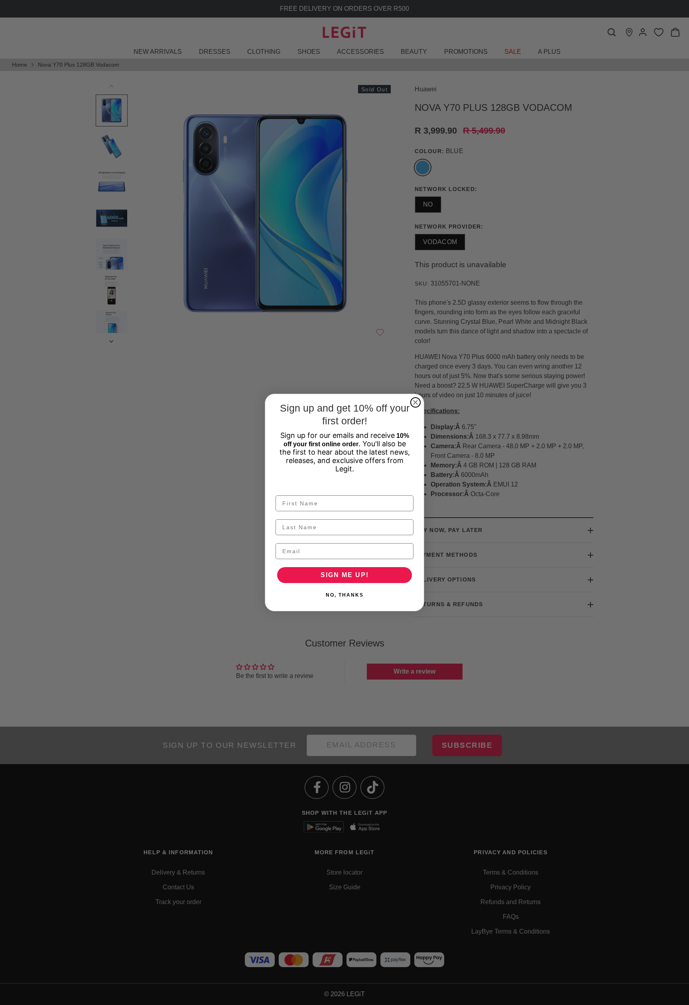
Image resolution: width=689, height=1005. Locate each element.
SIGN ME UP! (345, 574)
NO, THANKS (345, 595)
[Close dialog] (415, 402)
